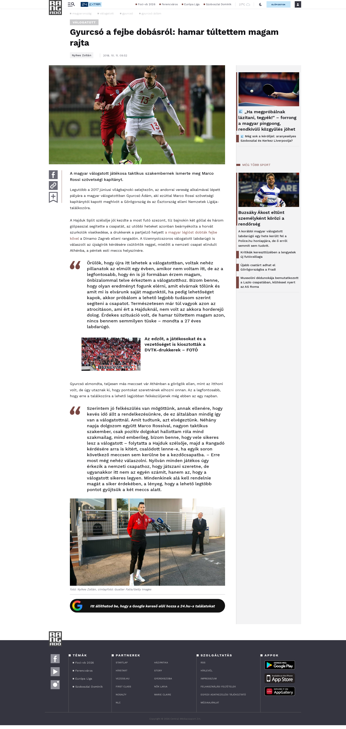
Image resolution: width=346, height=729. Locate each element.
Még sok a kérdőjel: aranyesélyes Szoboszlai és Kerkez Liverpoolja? (268, 138)
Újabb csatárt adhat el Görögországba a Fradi (258, 267)
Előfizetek (279, 4)
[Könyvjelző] (53, 197)
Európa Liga (191, 4)
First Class (123, 686)
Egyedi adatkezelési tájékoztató (223, 694)
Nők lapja (160, 686)
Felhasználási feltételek (218, 686)
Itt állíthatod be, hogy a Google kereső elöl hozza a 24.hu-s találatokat (152, 606)
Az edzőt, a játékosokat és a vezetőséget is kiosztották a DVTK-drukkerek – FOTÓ (175, 344)
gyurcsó (127, 13)
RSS (203, 662)
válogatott (107, 13)
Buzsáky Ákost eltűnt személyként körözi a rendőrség (261, 218)
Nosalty (121, 694)
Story (158, 670)
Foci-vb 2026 (146, 4)
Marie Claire (162, 694)
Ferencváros (170, 4)
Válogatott (84, 22)
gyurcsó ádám (151, 13)
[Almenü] (71, 4)
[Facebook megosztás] (53, 174)
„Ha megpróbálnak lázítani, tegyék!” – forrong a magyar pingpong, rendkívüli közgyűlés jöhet (267, 120)
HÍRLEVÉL (206, 670)
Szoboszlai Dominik (218, 4)
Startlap (122, 662)
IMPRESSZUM (209, 678)
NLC (118, 702)
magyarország (82, 13)
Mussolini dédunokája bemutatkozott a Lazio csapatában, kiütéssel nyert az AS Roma (269, 282)
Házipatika (161, 662)
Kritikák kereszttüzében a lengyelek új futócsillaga (268, 254)
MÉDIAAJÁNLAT (210, 702)
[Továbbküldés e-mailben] (53, 185)
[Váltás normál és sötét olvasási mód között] (260, 4)
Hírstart (121, 670)
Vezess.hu (123, 678)
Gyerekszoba (163, 678)
